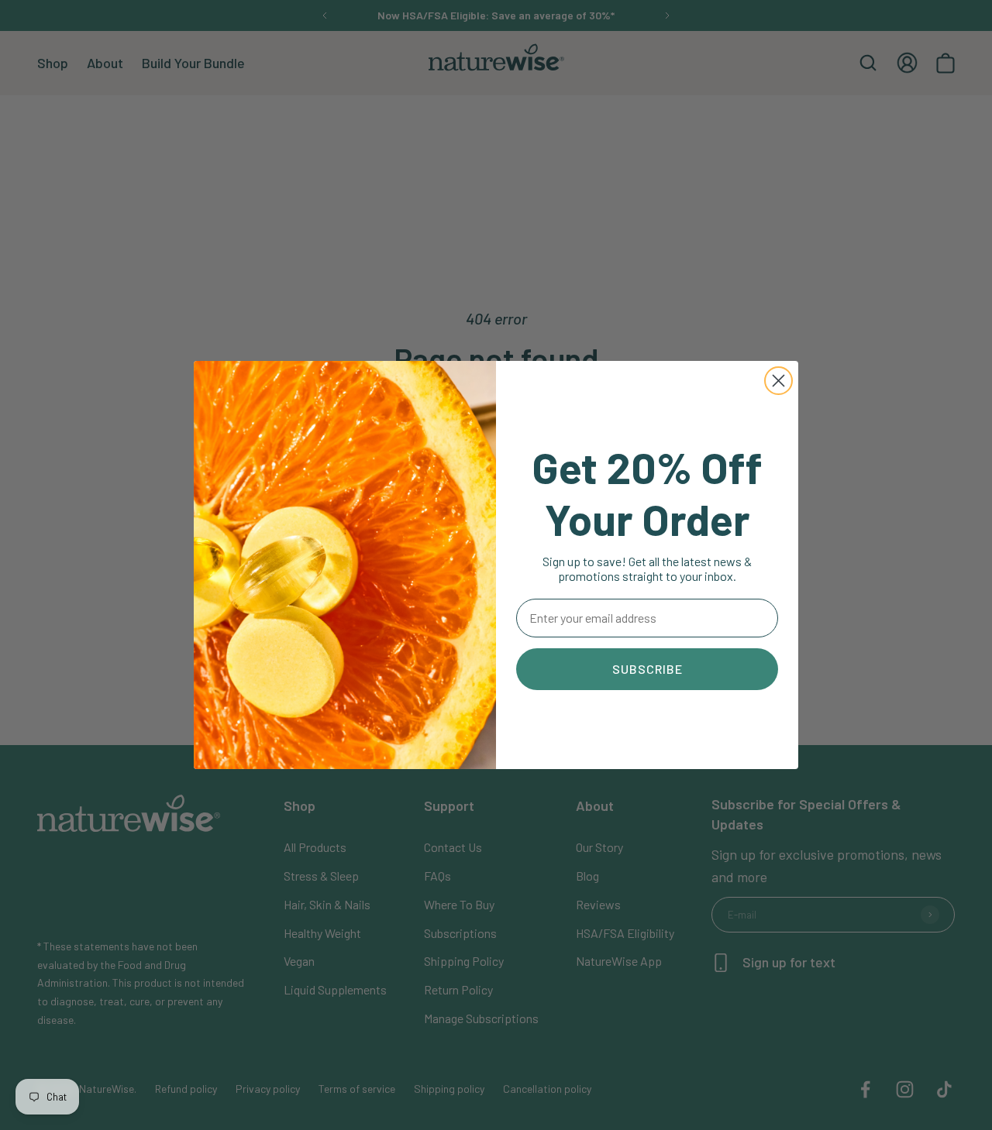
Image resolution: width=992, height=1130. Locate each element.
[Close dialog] (778, 380)
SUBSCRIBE (647, 668)
